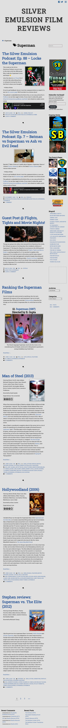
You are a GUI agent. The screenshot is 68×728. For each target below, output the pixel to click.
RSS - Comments (54, 307)
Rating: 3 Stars (13, 574)
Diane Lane (13, 468)
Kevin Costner (39, 468)
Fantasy (34, 463)
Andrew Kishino (13, 682)
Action (29, 463)
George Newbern (8, 683)
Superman (29, 114)
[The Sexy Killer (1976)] (62, 190)
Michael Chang (28, 683)
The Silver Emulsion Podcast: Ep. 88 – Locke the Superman (21, 58)
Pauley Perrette (39, 683)
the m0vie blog (54, 255)
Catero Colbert (22, 682)
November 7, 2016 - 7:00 (11, 197)
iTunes (10, 166)
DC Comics (8, 358)
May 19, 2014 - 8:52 (10, 268)
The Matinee (54, 257)
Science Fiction (24, 465)
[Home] (2, 41)
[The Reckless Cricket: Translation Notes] (53, 163)
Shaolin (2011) (14, 724)
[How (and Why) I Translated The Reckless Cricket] (53, 181)
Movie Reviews (8, 680)
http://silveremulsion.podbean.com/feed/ (15, 99)
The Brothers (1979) (30, 712)
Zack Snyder (25, 472)
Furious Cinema (55, 228)
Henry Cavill (30, 468)
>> (29, 698)
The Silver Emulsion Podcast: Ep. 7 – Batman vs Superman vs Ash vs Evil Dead (22, 138)
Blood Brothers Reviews (57, 215)
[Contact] (53, 172)
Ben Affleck (29, 576)
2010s (24, 463)
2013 (6, 467)
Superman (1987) (25, 309)
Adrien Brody (12, 576)
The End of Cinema (55, 250)
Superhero (41, 199)
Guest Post (8, 270)
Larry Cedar (37, 578)
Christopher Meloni (38, 467)
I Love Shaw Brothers (56, 234)
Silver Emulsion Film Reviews (34, 20)
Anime (25, 113)
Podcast (30, 113)
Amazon (14, 166)
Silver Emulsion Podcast (18, 114)
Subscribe (52, 107)
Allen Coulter (20, 576)
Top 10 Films (53, 259)
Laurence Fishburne (9, 470)
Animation (37, 678)
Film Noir (34, 573)
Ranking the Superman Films (22, 289)
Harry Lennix (21, 468)
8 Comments (9, 360)
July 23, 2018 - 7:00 (10, 113)
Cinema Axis (53, 217)
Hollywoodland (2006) (20, 489)
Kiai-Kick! (53, 240)
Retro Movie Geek (55, 246)
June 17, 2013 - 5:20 (10, 357)
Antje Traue (19, 467)
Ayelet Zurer (28, 467)
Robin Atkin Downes (9, 685)
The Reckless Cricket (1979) (32, 720)
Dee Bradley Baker (40, 682)
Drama (29, 573)
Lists (25, 357)
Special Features (32, 357)
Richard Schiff (32, 470)
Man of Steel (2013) (18, 375)
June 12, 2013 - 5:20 (10, 678)
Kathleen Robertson (26, 578)
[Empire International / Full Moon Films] (62, 172)
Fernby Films (54, 219)
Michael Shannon (22, 470)
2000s (24, 573)
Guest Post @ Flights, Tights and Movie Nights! (23, 220)
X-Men (35, 114)
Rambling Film (54, 244)
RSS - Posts (53, 305)
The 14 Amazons (55, 248)
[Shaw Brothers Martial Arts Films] (62, 163)
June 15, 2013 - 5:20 (10, 573)
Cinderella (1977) (15, 716)
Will (19, 113)
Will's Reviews (33, 465)
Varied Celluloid (55, 261)
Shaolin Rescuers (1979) (13, 718)
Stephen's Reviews (19, 680)
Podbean (5, 97)
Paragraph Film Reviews (57, 242)
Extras (25, 268)
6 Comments (9, 581)
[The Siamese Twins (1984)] (62, 181)
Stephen (20, 678)
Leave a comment (10, 116)
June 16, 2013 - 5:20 (10, 463)
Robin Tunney (23, 580)
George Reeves (15, 578)
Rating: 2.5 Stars (14, 465)
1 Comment (8, 202)
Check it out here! (32, 258)
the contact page (12, 92)
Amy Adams (11, 467)
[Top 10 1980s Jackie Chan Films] (53, 190)
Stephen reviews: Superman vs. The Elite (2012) (22, 602)
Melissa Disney (18, 683)
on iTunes (16, 78)
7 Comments (9, 474)
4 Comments (9, 687)
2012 (6, 682)
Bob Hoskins (41, 576)
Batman (7, 199)
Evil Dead (13, 199)
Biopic (35, 576)
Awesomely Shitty (55, 213)
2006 (6, 576)
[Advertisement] (58, 275)
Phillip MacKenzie (13, 580)
